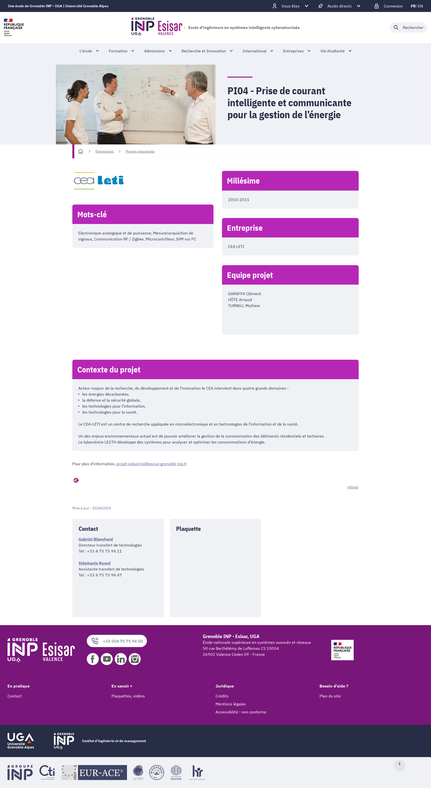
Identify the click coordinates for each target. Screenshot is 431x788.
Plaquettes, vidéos (128, 695)
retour (353, 486)
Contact (14, 695)
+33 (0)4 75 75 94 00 (123, 641)
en (420, 5)
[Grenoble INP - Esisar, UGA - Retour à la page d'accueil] (156, 27)
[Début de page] (402, 765)
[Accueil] (81, 151)
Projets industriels (140, 151)
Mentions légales (231, 703)
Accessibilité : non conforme (241, 711)
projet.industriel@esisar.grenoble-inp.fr (151, 463)
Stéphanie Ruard (94, 563)
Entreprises (105, 151)
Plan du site (330, 695)
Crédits (222, 695)
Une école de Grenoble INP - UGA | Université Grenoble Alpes (58, 6)
